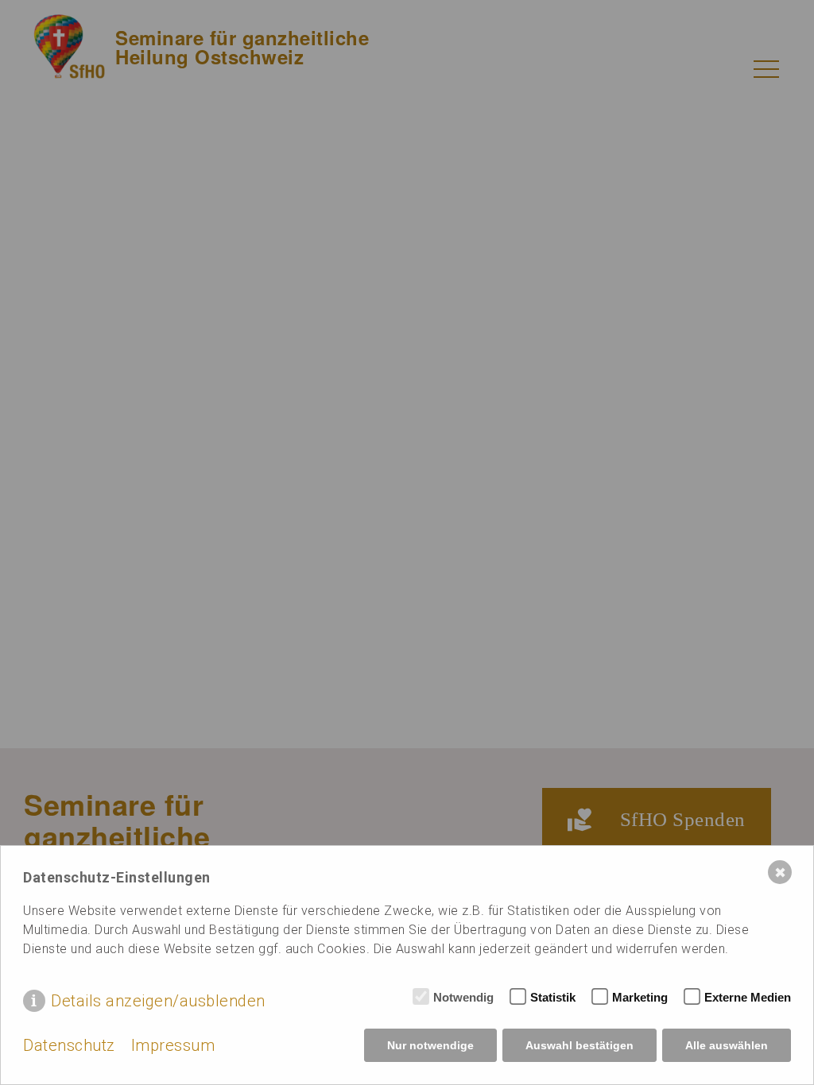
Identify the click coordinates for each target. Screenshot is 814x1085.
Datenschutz (69, 1045)
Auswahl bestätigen (579, 1045)
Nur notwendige (430, 1045)
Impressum (173, 1045)
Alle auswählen (726, 1045)
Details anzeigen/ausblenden (158, 1000)
